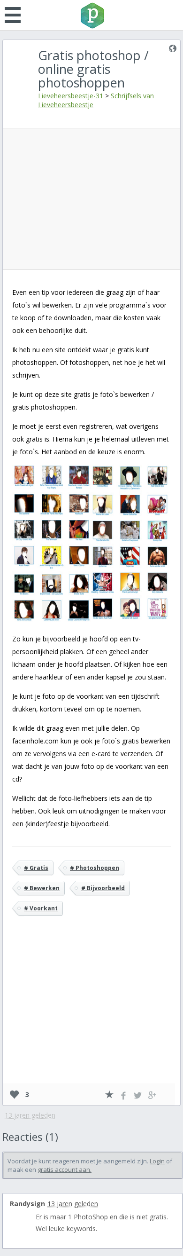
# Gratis (36, 868)
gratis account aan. (65, 1169)
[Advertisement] (94, 199)
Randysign (27, 1203)
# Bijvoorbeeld (103, 888)
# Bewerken (42, 888)
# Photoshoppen (94, 868)
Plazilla (91, 15)
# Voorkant (41, 908)
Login (157, 1161)
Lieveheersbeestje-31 (70, 95)
